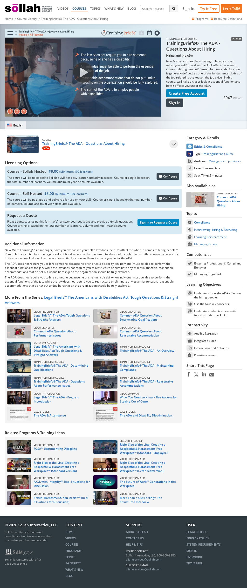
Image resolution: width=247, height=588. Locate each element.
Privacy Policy (197, 538)
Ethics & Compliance (208, 147)
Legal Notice (196, 532)
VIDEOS (63, 8)
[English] (15, 125)
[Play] (173, 144)
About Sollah (137, 532)
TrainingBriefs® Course (218, 154)
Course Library (27, 19)
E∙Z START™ (73, 563)
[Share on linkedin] (204, 374)
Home (9, 19)
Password (194, 557)
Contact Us (135, 538)
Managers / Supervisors (225, 161)
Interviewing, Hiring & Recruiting (215, 230)
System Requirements (203, 544)
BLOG (131, 8)
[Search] (173, 8)
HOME (69, 532)
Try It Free (208, 8)
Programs (202, 19)
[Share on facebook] (188, 374)
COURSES (79, 8)
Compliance (202, 222)
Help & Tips (134, 544)
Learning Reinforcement (210, 237)
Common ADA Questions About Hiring (228, 201)
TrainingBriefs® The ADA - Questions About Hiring (74, 19)
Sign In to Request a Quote (158, 222)
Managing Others (206, 244)
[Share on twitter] (196, 374)
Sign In (175, 102)
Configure (169, 176)
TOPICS (95, 8)
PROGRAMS (73, 551)
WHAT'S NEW (114, 8)
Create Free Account (187, 93)
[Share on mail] (211, 374)
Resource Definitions (228, 19)
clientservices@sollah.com (143, 559)
